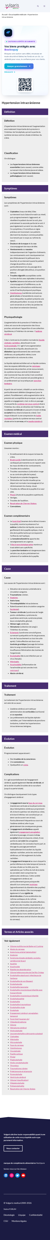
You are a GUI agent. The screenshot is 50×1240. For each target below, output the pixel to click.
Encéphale (14, 1010)
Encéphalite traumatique (20, 1004)
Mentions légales (19, 1221)
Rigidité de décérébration (20, 969)
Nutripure (40, 1163)
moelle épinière (35, 421)
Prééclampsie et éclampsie (21, 1071)
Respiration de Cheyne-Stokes (22, 1089)
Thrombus (14, 1065)
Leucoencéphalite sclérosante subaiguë (26, 1033)
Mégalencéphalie (17, 1083)
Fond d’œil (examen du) (19, 1019)
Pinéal (12, 1057)
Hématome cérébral (18, 1028)
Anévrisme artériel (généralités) (23, 952)
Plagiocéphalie (16, 1060)
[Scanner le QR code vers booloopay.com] (25, 84)
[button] (38, 6)
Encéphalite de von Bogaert (21, 981)
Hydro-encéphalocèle (19, 1062)
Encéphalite (15, 1001)
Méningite (14, 1039)
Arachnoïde (15, 966)
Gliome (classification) (19, 1080)
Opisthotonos (16, 1048)
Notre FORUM (10, 1209)
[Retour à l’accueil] (12, 6)
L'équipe (21, 1215)
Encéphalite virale (17, 1007)
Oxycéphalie (15, 1051)
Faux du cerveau (17, 1045)
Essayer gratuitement (17, 66)
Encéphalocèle (16, 984)
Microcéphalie (16, 1042)
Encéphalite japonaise (19, 987)
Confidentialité (35, 1215)
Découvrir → (9, 72)
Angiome (14, 955)
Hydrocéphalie (16, 1030)
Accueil (5, 14)
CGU (6, 1221)
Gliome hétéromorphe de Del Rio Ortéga (27, 972)
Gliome (13, 1025)
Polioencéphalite (17, 1086)
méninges (14, 670)
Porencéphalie (16, 1074)
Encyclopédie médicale (17, 14)
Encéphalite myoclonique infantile (24, 996)
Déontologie (9, 1215)
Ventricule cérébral (18, 1077)
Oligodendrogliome (18, 1022)
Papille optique (16, 1054)
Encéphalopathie (17, 998)
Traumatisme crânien (19, 1068)
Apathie (13, 964)
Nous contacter (13, 1148)
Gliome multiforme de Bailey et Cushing (26, 946)
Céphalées (14, 1036)
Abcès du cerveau (17, 949)
